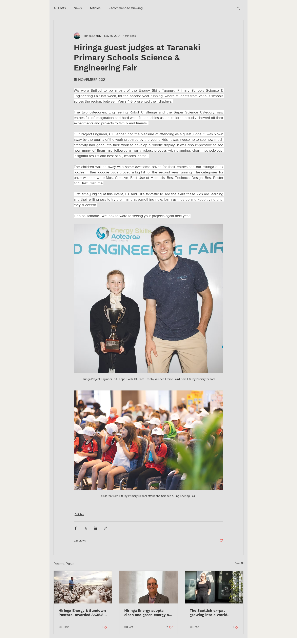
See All (239, 563)
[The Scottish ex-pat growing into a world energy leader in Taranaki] (214, 587)
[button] (238, 8)
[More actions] (220, 35)
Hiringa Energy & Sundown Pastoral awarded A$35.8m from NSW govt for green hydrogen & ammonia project (83, 612)
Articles (95, 8)
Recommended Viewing (125, 8)
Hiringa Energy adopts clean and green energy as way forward (147, 612)
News (78, 8)
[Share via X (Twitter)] (85, 528)
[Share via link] (105, 528)
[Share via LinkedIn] (95, 528)
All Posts (60, 8)
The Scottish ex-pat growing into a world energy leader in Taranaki (212, 612)
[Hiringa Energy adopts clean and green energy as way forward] (148, 587)
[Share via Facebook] (76, 528)
